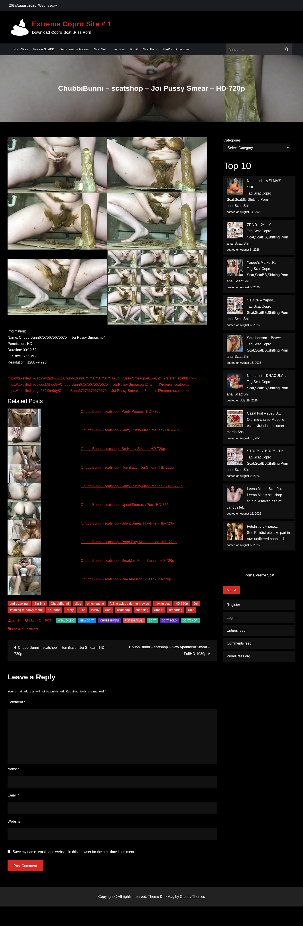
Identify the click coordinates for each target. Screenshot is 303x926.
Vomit (134, 49)
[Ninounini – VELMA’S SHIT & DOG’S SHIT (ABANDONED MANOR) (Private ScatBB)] (235, 186)
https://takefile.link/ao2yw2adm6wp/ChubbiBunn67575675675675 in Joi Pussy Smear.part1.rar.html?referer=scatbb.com (102, 378)
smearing (175, 609)
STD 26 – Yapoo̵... (261, 300)
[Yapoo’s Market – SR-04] (235, 268)
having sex (162, 603)
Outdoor (54, 609)
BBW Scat (87, 620)
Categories (232, 140)
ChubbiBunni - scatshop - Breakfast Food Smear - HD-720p (127, 560)
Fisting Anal (134, 620)
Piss (82, 609)
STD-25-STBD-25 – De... (266, 451)
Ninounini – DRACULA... (266, 375)
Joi (196, 603)
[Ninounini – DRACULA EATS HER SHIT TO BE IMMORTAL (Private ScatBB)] (235, 381)
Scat (108, 609)
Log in (231, 617)
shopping (142, 609)
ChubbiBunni (60, 603)
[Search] (286, 49)
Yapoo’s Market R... (262, 262)
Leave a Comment (25, 629)
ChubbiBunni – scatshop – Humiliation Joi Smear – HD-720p (60, 651)
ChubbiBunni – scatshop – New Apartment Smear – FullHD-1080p (169, 650)
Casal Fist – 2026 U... (264, 413)
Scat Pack (150, 49)
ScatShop (190, 620)
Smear (158, 609)
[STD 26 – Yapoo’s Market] (235, 305)
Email (13, 795)
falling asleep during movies (129, 603)
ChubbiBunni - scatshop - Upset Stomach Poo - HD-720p (125, 505)
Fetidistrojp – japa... (262, 526)
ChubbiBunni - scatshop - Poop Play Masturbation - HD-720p (129, 542)
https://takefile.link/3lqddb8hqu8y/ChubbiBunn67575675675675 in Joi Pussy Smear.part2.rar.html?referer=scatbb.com (100, 384)
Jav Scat (119, 49)
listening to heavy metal (26, 609)
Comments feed (239, 643)
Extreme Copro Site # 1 (72, 24)
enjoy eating (95, 603)
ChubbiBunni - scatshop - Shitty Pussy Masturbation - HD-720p (130, 430)
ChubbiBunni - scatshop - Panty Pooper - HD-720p (120, 411)
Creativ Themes (192, 896)
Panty (70, 609)
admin (16, 620)
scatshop (123, 609)
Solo (191, 609)
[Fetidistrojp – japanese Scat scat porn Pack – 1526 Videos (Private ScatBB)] (235, 531)
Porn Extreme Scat (259, 575)
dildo (78, 603)
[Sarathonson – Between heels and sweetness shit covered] (235, 343)
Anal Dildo (66, 620)
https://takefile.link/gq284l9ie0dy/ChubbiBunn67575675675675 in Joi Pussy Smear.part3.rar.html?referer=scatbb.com (99, 391)
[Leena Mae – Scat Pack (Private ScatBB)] (235, 494)
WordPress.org (238, 656)
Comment (16, 702)
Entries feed (236, 630)
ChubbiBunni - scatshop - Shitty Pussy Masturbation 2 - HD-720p (132, 486)
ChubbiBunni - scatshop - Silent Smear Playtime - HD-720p (127, 523)
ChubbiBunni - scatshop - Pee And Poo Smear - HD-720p (126, 579)
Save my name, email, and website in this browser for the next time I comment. (74, 852)
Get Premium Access (74, 49)
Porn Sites (21, 49)
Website (14, 821)
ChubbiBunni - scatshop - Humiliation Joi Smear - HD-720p (127, 467)
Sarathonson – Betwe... (265, 338)
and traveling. (19, 603)
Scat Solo (100, 49)
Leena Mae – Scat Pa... (265, 489)
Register (233, 605)
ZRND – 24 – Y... (260, 225)
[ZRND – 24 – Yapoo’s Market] (235, 230)
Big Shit (39, 603)
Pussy (95, 609)
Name (13, 769)
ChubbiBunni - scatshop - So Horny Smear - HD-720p (123, 449)
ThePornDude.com (175, 49)
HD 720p (181, 603)
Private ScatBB (43, 49)
